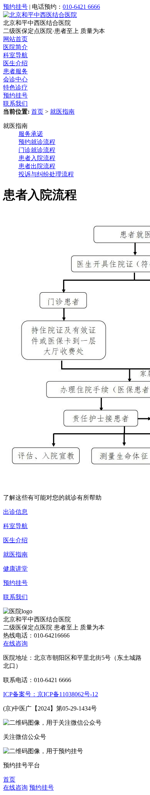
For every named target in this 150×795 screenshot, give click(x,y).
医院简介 (15, 47)
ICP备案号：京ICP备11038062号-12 (50, 694)
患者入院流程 (36, 158)
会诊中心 (15, 79)
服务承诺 (30, 134)
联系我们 (15, 103)
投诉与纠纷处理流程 (46, 174)
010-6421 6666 (81, 6)
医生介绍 (15, 63)
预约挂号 (15, 6)
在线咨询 (15, 643)
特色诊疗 (15, 87)
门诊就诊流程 (36, 150)
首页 (37, 111)
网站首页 (15, 39)
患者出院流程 (36, 166)
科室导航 (15, 55)
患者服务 (15, 71)
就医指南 (62, 111)
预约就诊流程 (36, 142)
